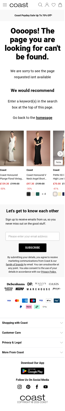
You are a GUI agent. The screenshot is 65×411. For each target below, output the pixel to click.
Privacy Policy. (49, 271)
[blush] (33, 194)
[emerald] (38, 194)
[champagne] (55, 194)
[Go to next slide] (60, 154)
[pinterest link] (28, 387)
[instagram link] (20, 387)
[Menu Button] (5, 5)
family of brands (14, 264)
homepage (44, 118)
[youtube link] (46, 387)
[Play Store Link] (32, 370)
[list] (32, 165)
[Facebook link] (37, 387)
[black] (29, 194)
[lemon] (60, 194)
